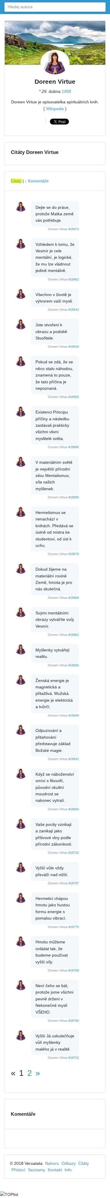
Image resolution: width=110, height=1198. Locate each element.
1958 (66, 91)
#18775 (73, 927)
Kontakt (55, 1169)
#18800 (73, 809)
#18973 (73, 229)
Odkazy (69, 1163)
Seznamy (36, 1169)
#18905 (73, 397)
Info (68, 1169)
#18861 (73, 634)
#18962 (73, 279)
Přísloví (18, 1169)
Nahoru (52, 1163)
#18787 (73, 883)
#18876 (73, 554)
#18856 (73, 665)
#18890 (73, 497)
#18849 (73, 715)
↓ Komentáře (37, 181)
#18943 (73, 309)
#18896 (73, 447)
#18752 (73, 1057)
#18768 (73, 970)
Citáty (16, 181)
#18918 (73, 346)
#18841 (73, 759)
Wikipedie (55, 108)
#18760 (73, 1020)
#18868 (73, 597)
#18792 (73, 852)
